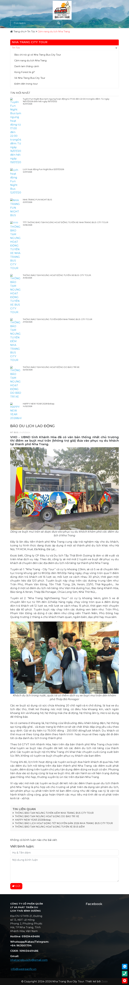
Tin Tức (16, 47)
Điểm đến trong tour (26, 83)
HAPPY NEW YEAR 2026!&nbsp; (39, 403)
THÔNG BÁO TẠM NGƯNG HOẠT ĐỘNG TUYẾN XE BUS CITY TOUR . (57, 275)
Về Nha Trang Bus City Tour (29, 78)
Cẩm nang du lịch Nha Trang (30, 60)
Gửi (17, 886)
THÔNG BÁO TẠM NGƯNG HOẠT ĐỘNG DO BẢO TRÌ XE (51, 367)
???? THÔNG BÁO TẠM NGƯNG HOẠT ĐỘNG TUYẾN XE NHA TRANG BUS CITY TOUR (65, 222)
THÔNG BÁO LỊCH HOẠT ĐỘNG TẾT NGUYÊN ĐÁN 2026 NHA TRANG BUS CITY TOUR (64, 823)
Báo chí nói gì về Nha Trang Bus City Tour (37, 54)
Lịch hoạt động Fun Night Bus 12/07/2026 (43, 169)
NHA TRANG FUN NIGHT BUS (37, 199)
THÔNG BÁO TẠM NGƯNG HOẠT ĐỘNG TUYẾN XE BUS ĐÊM (50, 826)
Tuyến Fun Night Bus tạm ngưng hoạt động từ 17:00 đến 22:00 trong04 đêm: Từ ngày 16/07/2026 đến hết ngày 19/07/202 (66, 100)
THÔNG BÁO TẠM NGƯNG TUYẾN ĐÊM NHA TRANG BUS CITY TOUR (57, 319)
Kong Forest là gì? (24, 72)
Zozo (104, 981)
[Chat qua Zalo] (124, 966)
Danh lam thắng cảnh (26, 66)
